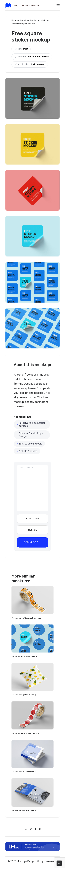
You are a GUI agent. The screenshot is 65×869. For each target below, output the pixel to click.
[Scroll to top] (59, 862)
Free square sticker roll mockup (26, 618)
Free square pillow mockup (23, 695)
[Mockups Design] (22, 5)
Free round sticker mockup (24, 656)
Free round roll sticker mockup (25, 733)
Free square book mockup (23, 772)
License (32, 530)
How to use (32, 518)
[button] (58, 5)
